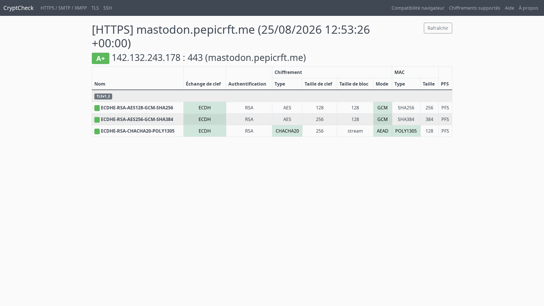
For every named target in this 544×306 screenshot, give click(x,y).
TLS (95, 8)
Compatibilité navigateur (418, 8)
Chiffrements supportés (474, 8)
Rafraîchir (438, 28)
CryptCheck (18, 8)
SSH (107, 8)
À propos (528, 8)
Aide (509, 8)
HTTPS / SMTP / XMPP (64, 8)
